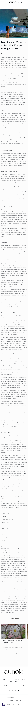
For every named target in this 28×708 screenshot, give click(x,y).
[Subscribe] (23, 685)
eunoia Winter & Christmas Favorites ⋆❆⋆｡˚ (12, 642)
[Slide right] (17, 662)
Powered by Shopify (17, 704)
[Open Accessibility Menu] (3, 704)
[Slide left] (10, 662)
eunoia (11, 704)
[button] (2, 2)
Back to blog (15, 618)
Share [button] (4, 53)
